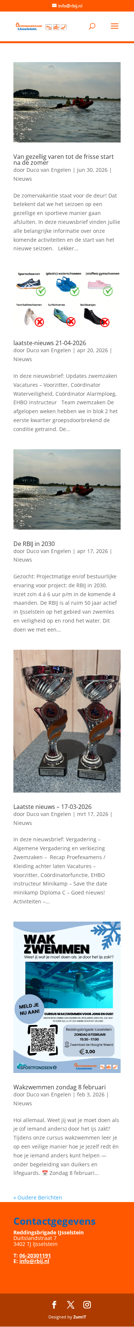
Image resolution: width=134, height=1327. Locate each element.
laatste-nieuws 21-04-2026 (49, 343)
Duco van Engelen (48, 169)
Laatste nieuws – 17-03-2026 (52, 807)
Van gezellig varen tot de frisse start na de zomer (63, 159)
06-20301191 (35, 1255)
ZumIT (79, 1317)
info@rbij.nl (34, 1261)
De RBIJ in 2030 (34, 544)
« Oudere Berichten (37, 1197)
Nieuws (22, 178)
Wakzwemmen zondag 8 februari (59, 1087)
